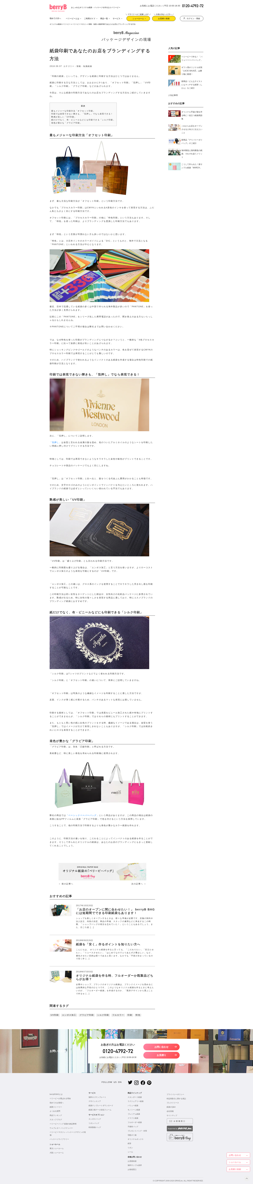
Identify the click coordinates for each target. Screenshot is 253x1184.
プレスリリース (173, 1103)
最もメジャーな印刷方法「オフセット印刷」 (73, 111)
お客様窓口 (132, 1169)
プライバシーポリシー (175, 1094)
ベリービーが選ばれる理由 (60, 1098)
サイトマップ (172, 1115)
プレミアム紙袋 (134, 1114)
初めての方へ (55, 18)
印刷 (130, 1015)
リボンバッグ (94, 1123)
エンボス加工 (69, 1015)
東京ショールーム (57, 1148)
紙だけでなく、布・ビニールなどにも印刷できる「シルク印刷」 (83, 120)
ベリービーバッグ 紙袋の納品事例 (63, 1124)
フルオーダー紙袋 (135, 1122)
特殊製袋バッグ (95, 1127)
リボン (130, 1148)
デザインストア (95, 1101)
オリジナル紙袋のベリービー (60, 24)
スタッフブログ (56, 1120)
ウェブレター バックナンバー (61, 1128)
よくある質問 (55, 1111)
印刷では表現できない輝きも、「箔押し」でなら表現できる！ (82, 114)
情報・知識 (93, 24)
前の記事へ (67, 884)
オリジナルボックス (135, 1139)
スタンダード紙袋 (135, 1097)
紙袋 (90, 66)
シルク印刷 (103, 1015)
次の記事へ (137, 884)
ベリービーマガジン (79, 24)
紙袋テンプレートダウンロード (101, 1106)
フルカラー (118, 1015)
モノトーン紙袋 (134, 1110)
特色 (138, 1015)
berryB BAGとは (56, 1094)
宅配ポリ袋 (132, 1135)
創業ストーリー (56, 1107)
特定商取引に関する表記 (176, 1099)
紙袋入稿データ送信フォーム (100, 1110)
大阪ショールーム (57, 1153)
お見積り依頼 (164, 18)
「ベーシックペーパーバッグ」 (82, 815)
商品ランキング (56, 1115)
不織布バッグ (133, 1127)
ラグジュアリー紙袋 (135, 1101)
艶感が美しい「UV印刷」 (63, 117)
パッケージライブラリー (59, 1139)
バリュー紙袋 (133, 1106)
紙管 (129, 1143)
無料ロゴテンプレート (97, 1097)
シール (130, 1152)
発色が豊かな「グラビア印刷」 (66, 123)
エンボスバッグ (95, 1119)
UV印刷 (55, 1015)
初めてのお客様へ (57, 1103)
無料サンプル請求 (135, 1165)
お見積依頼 (132, 1161)
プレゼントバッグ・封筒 (137, 1131)
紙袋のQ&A (171, 1107)
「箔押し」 (55, 442)
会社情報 (170, 1111)
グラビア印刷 (87, 1015)
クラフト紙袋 (133, 1118)
